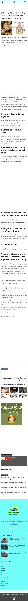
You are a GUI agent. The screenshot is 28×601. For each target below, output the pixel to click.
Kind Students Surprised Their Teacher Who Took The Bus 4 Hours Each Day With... (13, 483)
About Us (3, 579)
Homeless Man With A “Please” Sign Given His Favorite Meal (18, 552)
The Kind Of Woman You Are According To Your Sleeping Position (7, 378)
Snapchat (3, 570)
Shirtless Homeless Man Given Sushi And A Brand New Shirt (18, 539)
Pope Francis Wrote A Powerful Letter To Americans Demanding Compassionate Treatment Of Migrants (5, 396)
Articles (2, 392)
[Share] (14, 529)
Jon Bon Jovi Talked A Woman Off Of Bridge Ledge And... (18, 545)
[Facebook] (8, 529)
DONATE (3, 566)
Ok (14, 599)
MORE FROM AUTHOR (19, 384)
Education (3, 568)
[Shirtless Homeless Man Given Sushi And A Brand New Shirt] (4, 540)
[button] (25, 1)
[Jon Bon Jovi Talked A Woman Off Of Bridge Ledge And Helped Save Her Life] (4, 547)
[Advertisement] (14, 7)
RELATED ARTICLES (8, 384)
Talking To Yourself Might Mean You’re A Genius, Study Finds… (21, 378)
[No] (26, 597)
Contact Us (3, 581)
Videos (2, 574)
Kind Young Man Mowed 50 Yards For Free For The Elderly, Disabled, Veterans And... (13, 493)
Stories (2, 572)
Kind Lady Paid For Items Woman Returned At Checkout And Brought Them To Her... (12, 478)
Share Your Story (4, 577)
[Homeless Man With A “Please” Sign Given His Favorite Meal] (4, 554)
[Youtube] (20, 529)
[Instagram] (11, 529)
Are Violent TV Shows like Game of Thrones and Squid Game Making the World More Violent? (14, 395)
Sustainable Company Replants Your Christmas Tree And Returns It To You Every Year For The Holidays (23, 396)
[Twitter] (17, 529)
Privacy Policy (4, 585)
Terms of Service (4, 583)
